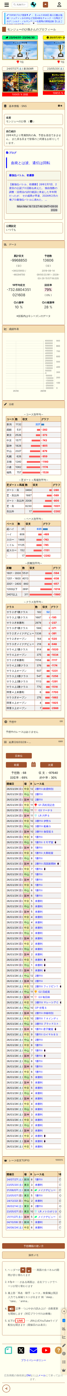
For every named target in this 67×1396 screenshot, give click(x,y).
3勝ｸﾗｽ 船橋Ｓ (42, 826)
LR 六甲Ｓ (44, 815)
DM (29, 1375)
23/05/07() (15, 1195)
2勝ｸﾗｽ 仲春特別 (43, 1013)
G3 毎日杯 (44, 997)
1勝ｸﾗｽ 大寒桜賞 (43, 852)
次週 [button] (50, 764)
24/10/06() (15, 1222)
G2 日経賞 (44, 991)
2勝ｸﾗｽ (38, 794)
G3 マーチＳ (45, 810)
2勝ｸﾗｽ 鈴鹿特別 (43, 788)
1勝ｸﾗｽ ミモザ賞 (43, 842)
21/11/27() (14, 1216)
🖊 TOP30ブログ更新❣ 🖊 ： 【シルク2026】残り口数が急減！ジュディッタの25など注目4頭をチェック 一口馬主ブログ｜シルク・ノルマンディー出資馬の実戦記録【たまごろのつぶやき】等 (35, 20)
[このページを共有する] (6, 1388)
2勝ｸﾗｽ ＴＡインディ (46, 1018)
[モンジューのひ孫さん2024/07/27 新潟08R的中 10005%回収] (20, 82)
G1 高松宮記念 (46, 804)
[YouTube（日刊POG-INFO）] (46, 1350)
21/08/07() (15, 1190)
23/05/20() (15, 1184)
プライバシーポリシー (33, 1360)
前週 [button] (16, 764)
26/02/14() (15, 1206)
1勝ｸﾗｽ (38, 836)
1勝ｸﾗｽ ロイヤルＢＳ (46, 1034)
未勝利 (38, 900)
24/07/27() (15, 1179)
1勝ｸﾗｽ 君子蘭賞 (43, 1029)
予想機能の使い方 (34, 1245)
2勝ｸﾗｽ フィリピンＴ (46, 986)
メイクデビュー (46, 1190)
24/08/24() (15, 1227)
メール (42, 1375)
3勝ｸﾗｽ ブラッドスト (46, 1023)
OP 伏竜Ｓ (40, 1007)
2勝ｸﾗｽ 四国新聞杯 (45, 863)
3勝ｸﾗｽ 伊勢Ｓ (42, 820)
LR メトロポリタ (47, 1211)
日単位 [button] (19, 755)
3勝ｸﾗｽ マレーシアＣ (46, 1002)
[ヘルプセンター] (58, 1350)
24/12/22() (15, 1200)
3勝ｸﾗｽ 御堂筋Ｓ (44, 831)
